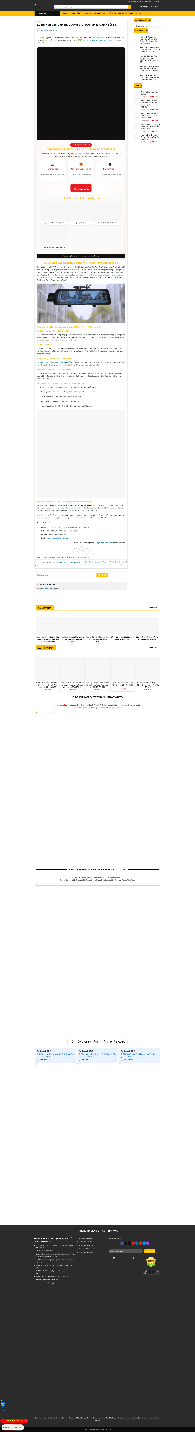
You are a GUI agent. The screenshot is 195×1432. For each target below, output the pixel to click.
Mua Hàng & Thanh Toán (87, 1249)
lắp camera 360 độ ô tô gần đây (79, 1418)
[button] (144, 7)
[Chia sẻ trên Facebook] (73, 550)
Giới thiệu (148, 1)
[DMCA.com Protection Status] (151, 1262)
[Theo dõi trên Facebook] (122, 1243)
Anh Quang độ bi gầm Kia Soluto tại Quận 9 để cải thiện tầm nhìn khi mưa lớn (149, 68)
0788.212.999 (55, 1276)
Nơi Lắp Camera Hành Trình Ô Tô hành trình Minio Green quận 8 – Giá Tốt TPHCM (97, 685)
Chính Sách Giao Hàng (86, 1245)
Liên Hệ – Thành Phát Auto (135, 1)
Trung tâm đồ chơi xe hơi (104, 543)
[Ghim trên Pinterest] (84, 550)
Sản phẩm (76, 13)
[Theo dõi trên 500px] (144, 1243)
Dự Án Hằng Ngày (98, 13)
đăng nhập (48, 589)
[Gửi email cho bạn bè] (81, 550)
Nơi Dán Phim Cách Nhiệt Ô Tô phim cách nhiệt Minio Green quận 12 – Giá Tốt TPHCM (72, 685)
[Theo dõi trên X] (125, 1243)
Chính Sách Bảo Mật (85, 1241)
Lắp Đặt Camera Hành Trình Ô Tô (95, 40)
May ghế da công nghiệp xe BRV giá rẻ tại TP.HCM (147, 638)
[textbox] (146, 26)
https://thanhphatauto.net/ (50, 1279)
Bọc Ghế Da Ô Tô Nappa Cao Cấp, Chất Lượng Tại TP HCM (97, 639)
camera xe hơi (84, 557)
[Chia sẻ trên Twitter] (77, 550)
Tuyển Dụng (156, 1)
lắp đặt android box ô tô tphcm (57, 1418)
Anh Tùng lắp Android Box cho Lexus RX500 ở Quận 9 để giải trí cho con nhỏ (150, 49)
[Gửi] (129, 7)
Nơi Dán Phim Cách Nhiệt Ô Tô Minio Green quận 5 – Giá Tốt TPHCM (147, 685)
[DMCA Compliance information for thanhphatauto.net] (151, 1272)
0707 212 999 (86, 1060)
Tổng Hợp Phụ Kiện (137, 13)
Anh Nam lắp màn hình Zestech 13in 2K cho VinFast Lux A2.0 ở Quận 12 (149, 59)
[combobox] (147, 26)
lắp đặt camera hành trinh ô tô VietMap (76, 508)
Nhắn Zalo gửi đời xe (81, 189)
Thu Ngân (56, 30)
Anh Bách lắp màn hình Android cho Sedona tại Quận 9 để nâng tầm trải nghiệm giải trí (148, 40)
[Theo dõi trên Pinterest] (133, 1243)
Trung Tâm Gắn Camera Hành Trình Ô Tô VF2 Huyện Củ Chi (123, 684)
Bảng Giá (112, 13)
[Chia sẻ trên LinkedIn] (88, 550)
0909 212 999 (44, 1060)
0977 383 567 (128, 1060)
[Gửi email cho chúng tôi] (129, 1243)
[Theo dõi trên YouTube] (140, 1243)
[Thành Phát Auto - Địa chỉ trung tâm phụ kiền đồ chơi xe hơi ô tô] (43, 7)
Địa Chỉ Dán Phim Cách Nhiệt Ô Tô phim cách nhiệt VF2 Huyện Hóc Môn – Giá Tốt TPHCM (47, 685)
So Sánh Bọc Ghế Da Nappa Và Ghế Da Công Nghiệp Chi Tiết (72, 639)
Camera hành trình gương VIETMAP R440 (52, 362)
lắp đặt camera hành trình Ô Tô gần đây (103, 1418)
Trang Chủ (66, 13)
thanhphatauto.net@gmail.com (50, 1283)
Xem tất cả (153, 608)
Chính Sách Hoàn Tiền (86, 1252)
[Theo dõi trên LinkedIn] (136, 1243)
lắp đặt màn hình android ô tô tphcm (129, 1418)
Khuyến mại (122, 13)
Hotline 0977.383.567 (12, 1427)
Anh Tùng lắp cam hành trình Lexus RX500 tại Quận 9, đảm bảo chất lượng (150, 77)
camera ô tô (75, 557)
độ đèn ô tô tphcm (148, 1418)
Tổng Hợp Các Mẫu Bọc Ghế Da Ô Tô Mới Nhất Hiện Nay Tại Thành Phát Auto (47, 639)
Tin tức (86, 13)
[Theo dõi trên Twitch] (147, 1243)
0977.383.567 (45, 1276)
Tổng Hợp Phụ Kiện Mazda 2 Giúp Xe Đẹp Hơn (122, 638)
